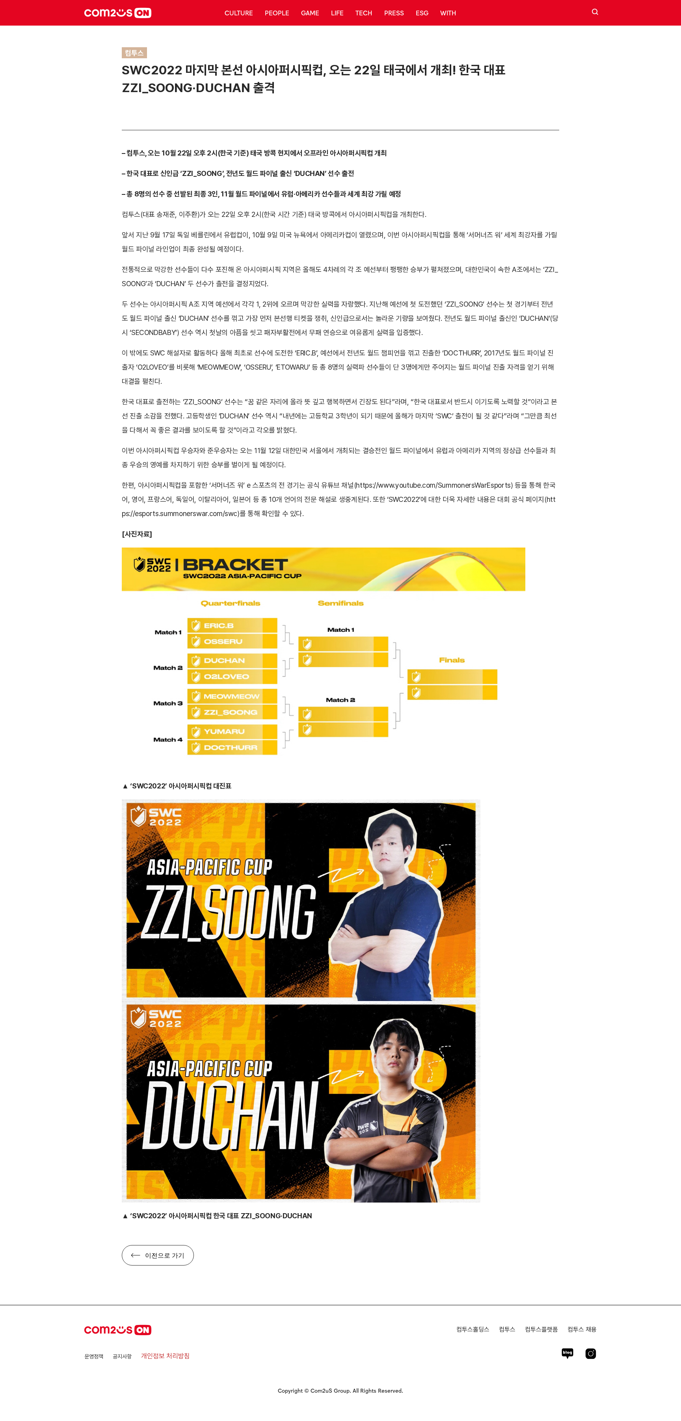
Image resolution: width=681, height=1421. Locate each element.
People (277, 13)
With (448, 13)
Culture (239, 13)
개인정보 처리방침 (165, 1356)
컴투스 (507, 1329)
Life (337, 13)
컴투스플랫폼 (541, 1329)
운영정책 (93, 1356)
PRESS (394, 13)
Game (310, 13)
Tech (363, 13)
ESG (422, 13)
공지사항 (122, 1356)
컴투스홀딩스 (472, 1329)
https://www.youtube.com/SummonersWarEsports (433, 485)
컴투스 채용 (582, 1329)
